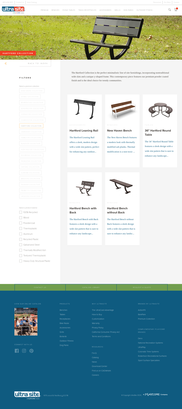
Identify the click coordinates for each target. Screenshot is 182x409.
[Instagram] (24, 351)
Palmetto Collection (31, 190)
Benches (55, 10)
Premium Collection (146, 319)
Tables (62, 314)
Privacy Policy (97, 327)
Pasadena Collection (31, 161)
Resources (157, 2)
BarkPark (142, 314)
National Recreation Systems (150, 343)
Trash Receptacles (87, 10)
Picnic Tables (69, 10)
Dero (140, 338)
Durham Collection (30, 173)
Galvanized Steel (31, 244)
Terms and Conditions (101, 336)
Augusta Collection (30, 143)
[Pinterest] (31, 351)
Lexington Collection (31, 114)
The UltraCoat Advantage (103, 310)
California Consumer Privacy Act (106, 332)
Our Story (167, 2)
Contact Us (20, 2)
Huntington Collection (32, 149)
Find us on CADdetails (101, 370)
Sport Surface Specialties (149, 360)
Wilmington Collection (32, 102)
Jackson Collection (30, 196)
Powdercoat (29, 223)
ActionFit (141, 310)
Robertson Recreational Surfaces (152, 356)
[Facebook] (16, 351)
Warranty (96, 323)
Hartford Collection (31, 126)
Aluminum (28, 234)
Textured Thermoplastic (34, 255)
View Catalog (32, 2)
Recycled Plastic (31, 239)
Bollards (63, 336)
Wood (26, 217)
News (94, 362)
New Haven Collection (32, 91)
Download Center (99, 366)
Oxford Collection (30, 167)
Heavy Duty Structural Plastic (36, 261)
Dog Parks (128, 10)
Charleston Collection (32, 120)
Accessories (105, 10)
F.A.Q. (94, 353)
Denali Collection (30, 97)
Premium (44, 10)
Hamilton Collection (31, 138)
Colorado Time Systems (148, 351)
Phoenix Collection (30, 184)
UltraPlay (141, 347)
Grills (117, 10)
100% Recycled (30, 212)
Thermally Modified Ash (34, 250)
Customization (98, 319)
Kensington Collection (32, 108)
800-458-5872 (8, 2)
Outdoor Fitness (145, 10)
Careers (176, 2)
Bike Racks (64, 323)
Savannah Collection (31, 132)
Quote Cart (176, 10)
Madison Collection (30, 179)
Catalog (95, 357)
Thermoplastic (30, 228)
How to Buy (97, 314)
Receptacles (65, 319)
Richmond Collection (31, 155)
